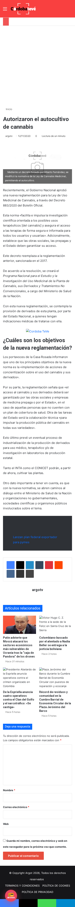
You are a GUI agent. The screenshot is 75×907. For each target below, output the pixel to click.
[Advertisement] (37, 65)
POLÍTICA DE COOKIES (56, 885)
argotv (9, 135)
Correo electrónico (16, 807)
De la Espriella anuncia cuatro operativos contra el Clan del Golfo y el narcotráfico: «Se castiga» (18, 699)
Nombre (9, 790)
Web (6, 823)
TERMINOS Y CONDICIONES (22, 885)
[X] (20, 565)
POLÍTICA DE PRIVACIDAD (37, 892)
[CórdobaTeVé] (23, 9)
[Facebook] (11, 565)
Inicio (8, 109)
